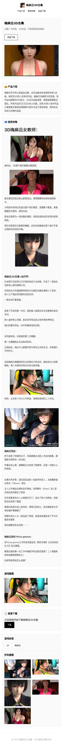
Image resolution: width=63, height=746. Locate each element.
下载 (9, 625)
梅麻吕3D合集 (34, 5)
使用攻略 (31, 11)
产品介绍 (21, 11)
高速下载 (42, 11)
